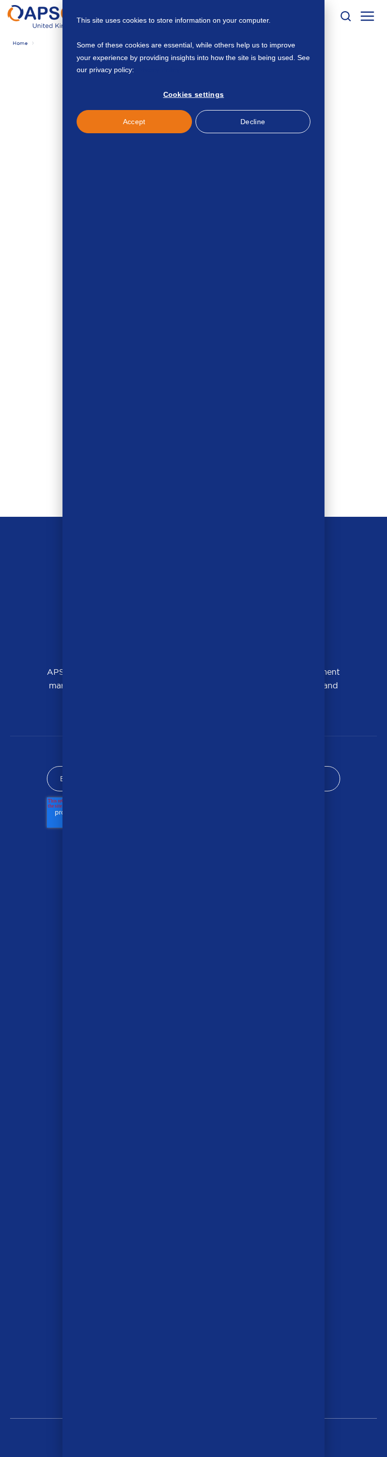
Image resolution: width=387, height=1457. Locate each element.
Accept (134, 122)
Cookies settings (193, 94)
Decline (252, 122)
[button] (346, 16)
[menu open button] (367, 17)
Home (20, 43)
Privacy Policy (158, 70)
